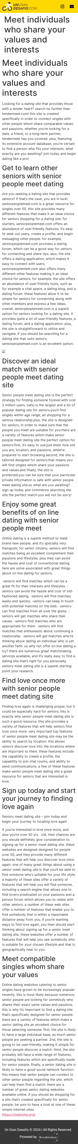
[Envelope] (72, 6)
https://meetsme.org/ (18, 1114)
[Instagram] (62, 6)
